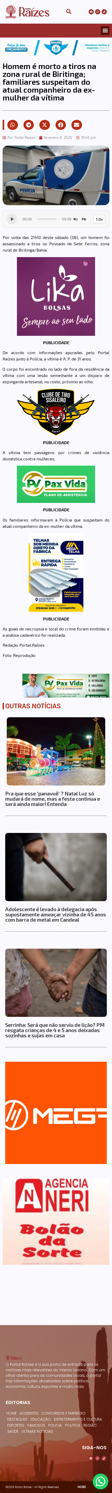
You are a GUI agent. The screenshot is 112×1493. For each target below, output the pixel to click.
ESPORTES (15, 1425)
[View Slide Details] (56, 48)
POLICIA (55, 1425)
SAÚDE (12, 1431)
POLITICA (72, 1425)
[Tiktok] (104, 11)
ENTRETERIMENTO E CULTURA (78, 1419)
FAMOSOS (36, 1425)
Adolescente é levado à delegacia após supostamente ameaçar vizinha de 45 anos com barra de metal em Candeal (55, 914)
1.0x (99, 219)
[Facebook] (91, 11)
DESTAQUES (17, 1419)
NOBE (82, 1487)
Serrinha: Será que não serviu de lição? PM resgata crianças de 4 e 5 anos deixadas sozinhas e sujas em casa (55, 1030)
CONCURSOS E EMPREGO (63, 1413)
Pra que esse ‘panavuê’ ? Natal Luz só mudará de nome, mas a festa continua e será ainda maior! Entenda (52, 798)
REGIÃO (90, 1425)
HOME (11, 1413)
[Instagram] (97, 11)
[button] (105, 30)
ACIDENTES (29, 1413)
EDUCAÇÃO (40, 1419)
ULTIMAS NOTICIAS (37, 1431)
